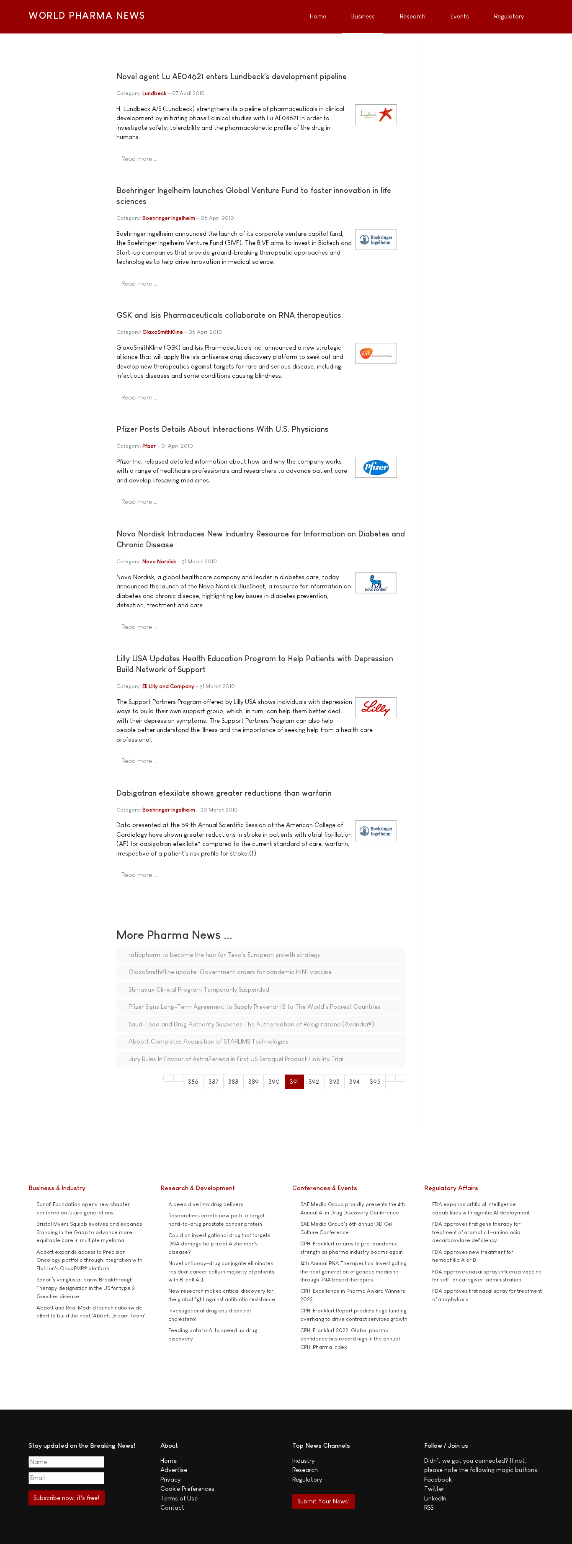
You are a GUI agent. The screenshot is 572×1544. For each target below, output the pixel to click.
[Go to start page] (168, 1078)
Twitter (434, 1488)
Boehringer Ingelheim (168, 218)
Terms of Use (179, 1498)
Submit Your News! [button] (323, 1501)
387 (214, 1081)
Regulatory (307, 1479)
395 (375, 1081)
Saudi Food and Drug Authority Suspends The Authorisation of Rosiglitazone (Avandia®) (250, 1024)
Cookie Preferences (187, 1488)
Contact (172, 1507)
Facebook (438, 1479)
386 (193, 1081)
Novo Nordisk (159, 561)
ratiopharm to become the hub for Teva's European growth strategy (223, 954)
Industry (303, 1460)
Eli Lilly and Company (168, 686)
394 (354, 1081)
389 (253, 1081)
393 (334, 1081)
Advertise (173, 1469)
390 (274, 1081)
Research (305, 1469)
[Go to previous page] (178, 1078)
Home (168, 1460)
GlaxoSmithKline (162, 332)
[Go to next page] (390, 1078)
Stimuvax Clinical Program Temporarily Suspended (198, 989)
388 (233, 1081)
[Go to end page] (400, 1078)
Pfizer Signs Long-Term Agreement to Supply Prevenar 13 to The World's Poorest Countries (254, 1006)
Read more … (139, 158)
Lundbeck (154, 93)
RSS (428, 1507)
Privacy (170, 1479)
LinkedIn (435, 1498)
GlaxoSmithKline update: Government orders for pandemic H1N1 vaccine (229, 971)
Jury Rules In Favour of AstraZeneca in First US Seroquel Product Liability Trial (235, 1058)
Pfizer (149, 446)
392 (314, 1081)
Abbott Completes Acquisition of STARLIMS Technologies (208, 1041)
